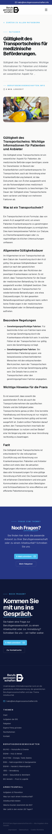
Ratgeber (7, 723)
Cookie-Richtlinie (37, 830)
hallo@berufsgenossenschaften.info (33, 2)
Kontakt (6, 736)
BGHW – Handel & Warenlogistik (17, 766)
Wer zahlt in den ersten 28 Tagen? (18, 809)
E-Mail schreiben (23, 556)
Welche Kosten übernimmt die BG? (18, 805)
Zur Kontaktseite (14, 650)
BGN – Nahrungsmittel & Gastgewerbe (19, 762)
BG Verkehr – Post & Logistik (15, 779)
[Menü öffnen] (46, 9)
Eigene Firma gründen (12, 728)
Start (5, 715)
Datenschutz (24, 830)
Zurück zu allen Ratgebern (23, 23)
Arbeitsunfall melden (12, 801)
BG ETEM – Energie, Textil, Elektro (17, 758)
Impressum (12, 830)
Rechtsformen (9, 732)
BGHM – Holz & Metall (12, 754)
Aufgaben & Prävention (13, 792)
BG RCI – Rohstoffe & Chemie (16, 749)
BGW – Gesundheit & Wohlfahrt (16, 775)
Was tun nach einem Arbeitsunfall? (18, 796)
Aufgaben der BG (10, 719)
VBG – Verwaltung (11, 770)
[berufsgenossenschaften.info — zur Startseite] (11, 10)
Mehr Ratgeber (26, 564)
